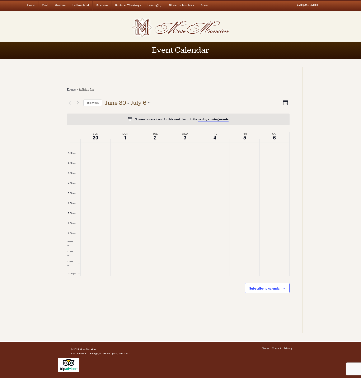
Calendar (102, 5)
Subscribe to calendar (265, 288)
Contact (276, 348)
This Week (93, 102)
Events (71, 90)
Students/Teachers (181, 5)
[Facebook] (296, 348)
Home (31, 5)
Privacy (288, 348)
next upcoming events (213, 119)
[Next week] (77, 102)
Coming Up (154, 5)
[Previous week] (69, 102)
